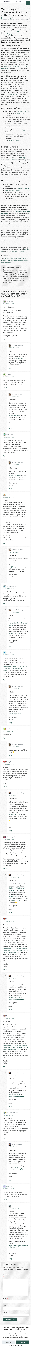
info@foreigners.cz (20, 359)
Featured (27, 18)
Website (5, 1312)
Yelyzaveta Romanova (16, 18)
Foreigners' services (6, 20)
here (21, 1345)
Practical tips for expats (22, 20)
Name (5, 1298)
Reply (5, 339)
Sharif (8, 1186)
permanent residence (14, 261)
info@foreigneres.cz (16, 900)
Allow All (22, 1342)
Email (5, 1305)
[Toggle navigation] (28, 3)
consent (21, 1334)
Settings (8, 1342)
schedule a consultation (17, 999)
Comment (6, 1276)
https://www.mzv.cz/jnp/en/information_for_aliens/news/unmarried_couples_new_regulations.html (15, 950)
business (8, 258)
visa (9, 263)
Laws (14, 20)
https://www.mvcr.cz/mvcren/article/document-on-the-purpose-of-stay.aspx (15, 668)
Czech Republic (16, 258)
